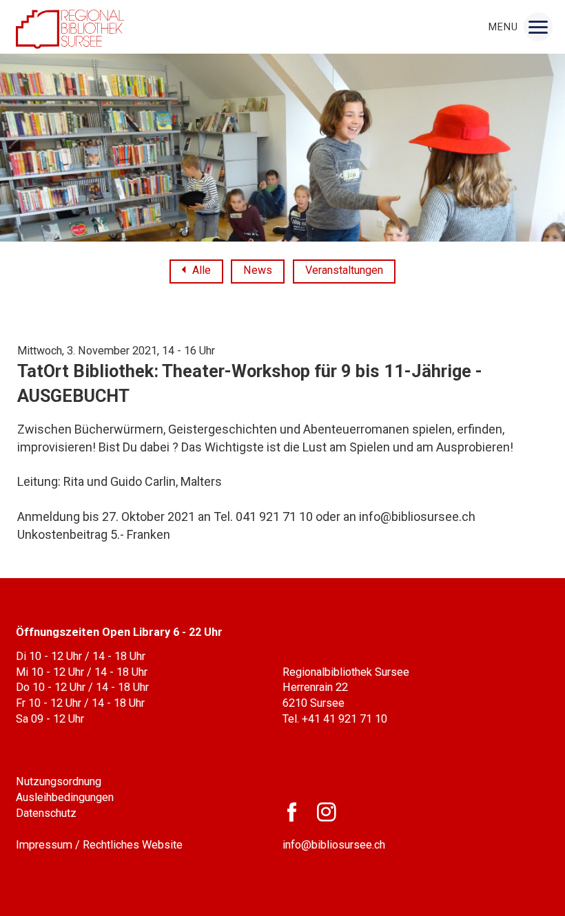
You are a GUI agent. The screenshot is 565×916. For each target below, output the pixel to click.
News (257, 270)
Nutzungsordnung (58, 781)
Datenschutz (46, 813)
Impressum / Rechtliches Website (99, 844)
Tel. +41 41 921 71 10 (334, 718)
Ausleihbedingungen (65, 797)
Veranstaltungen (344, 270)
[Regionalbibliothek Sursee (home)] (70, 27)
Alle (201, 270)
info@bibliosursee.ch (333, 844)
